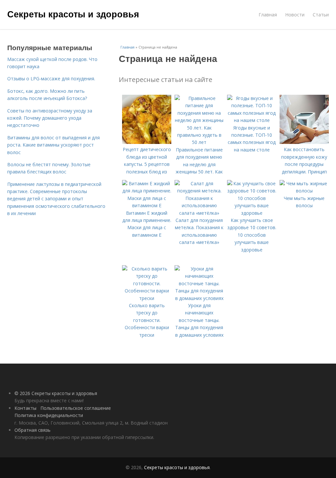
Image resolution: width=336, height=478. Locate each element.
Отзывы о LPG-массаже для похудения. (51, 78)
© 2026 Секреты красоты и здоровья (55, 393)
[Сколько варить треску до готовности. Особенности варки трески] (146, 298)
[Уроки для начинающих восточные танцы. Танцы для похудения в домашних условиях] (199, 298)
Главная (268, 14)
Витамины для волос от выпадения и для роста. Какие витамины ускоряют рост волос (53, 144)
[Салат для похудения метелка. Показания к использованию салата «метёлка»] (199, 213)
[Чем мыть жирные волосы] (304, 191)
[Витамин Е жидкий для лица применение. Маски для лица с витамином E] (146, 205)
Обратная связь (32, 430)
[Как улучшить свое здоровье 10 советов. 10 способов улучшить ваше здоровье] (251, 213)
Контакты (25, 408)
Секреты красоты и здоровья (73, 14)
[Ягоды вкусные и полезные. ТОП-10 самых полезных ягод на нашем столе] (251, 120)
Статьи (321, 14)
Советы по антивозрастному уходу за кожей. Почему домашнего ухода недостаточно (49, 118)
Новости (294, 14)
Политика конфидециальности (48, 415)
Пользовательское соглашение (75, 408)
